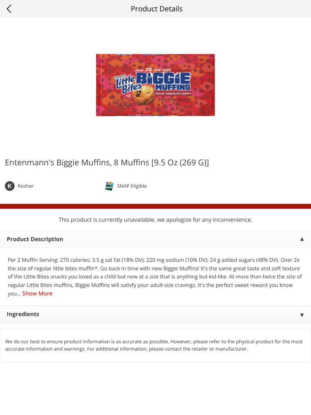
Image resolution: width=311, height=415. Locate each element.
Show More (37, 293)
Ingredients (23, 314)
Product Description (35, 239)
